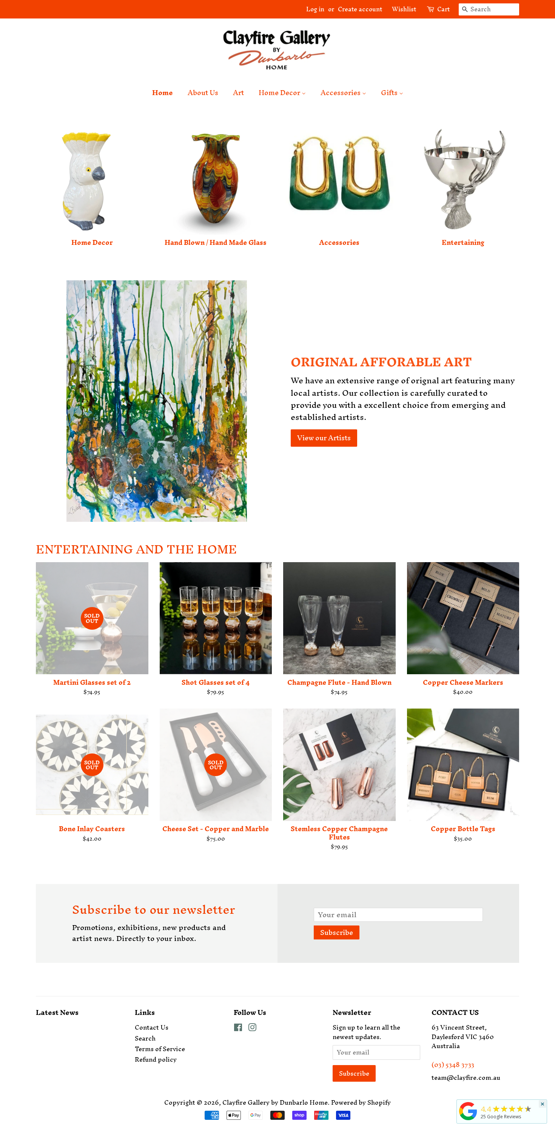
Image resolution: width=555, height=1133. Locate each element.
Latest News (57, 1012)
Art (238, 92)
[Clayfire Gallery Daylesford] (468, 1120)
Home (162, 92)
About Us (203, 92)
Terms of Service (160, 1049)
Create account (360, 9)
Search (145, 1038)
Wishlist (401, 9)
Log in (315, 9)
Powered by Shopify (361, 1102)
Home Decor (280, 92)
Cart (443, 9)
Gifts (390, 92)
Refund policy (156, 1059)
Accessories (341, 92)
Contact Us (151, 1027)
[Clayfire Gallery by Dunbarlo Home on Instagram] (252, 1028)
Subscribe (336, 932)
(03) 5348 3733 (453, 1065)
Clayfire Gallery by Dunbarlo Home (275, 1102)
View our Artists (324, 438)
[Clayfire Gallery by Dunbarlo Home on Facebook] (238, 1028)
